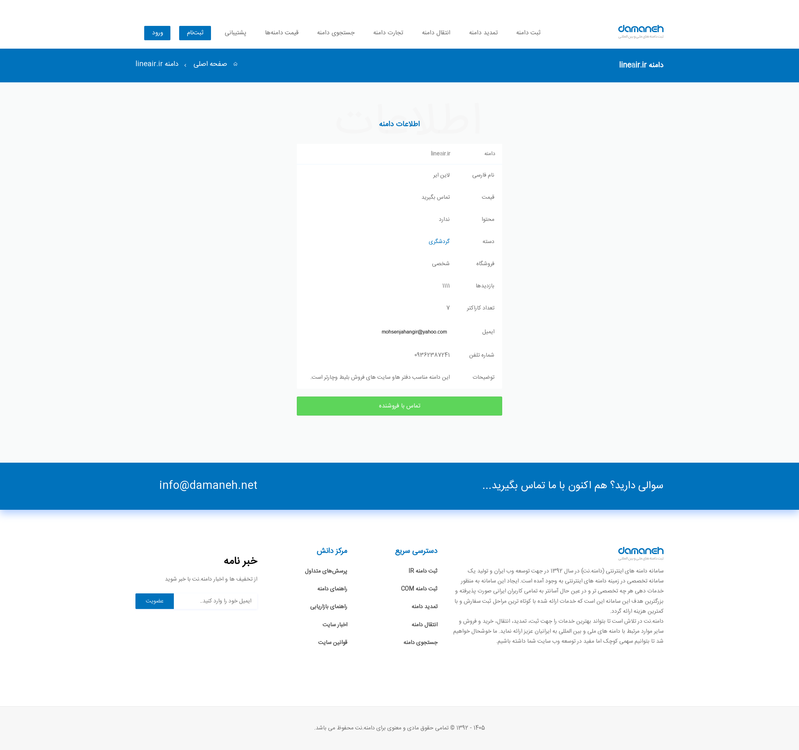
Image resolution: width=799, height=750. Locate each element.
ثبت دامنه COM (419, 589)
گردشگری (439, 241)
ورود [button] (157, 33)
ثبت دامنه (528, 33)
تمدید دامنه (483, 33)
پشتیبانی (235, 33)
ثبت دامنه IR (423, 571)
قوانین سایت (332, 642)
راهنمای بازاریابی (328, 606)
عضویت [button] (155, 601)
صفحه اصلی (211, 64)
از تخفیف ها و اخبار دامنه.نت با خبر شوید (211, 579)
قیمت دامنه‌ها (281, 33)
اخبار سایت (335, 625)
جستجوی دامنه (336, 33)
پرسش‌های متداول (326, 571)
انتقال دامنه (436, 33)
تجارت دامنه (388, 33)
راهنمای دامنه (332, 589)
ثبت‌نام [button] (195, 33)
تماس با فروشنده (399, 406)
